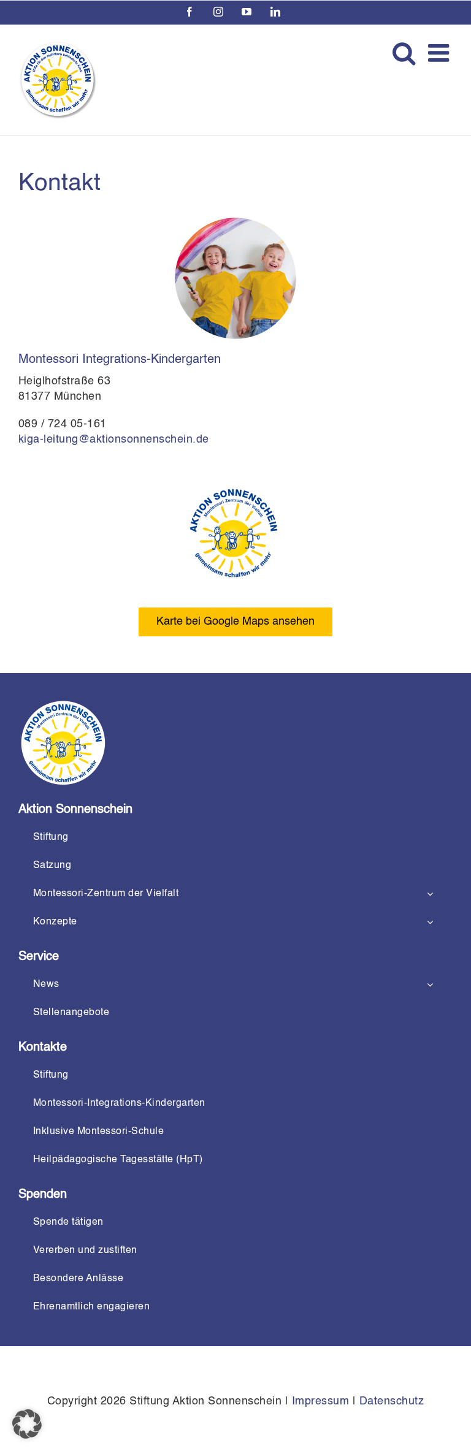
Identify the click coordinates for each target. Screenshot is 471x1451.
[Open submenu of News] (430, 985)
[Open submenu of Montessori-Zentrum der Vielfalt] (430, 894)
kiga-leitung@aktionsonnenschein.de (113, 439)
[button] (27, 1424)
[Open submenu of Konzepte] (430, 922)
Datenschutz (391, 1401)
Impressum (321, 1401)
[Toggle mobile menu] (440, 52)
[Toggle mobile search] (404, 52)
